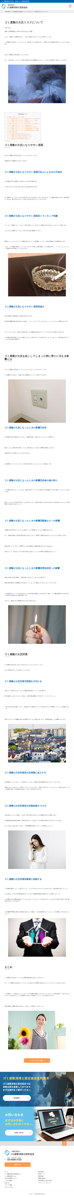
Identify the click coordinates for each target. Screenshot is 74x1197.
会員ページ (17, 1164)
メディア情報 (8, 1185)
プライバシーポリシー (44, 1183)
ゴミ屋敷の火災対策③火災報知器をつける (19, 137)
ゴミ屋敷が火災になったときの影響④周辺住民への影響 (23, 130)
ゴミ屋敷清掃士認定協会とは (13, 1174)
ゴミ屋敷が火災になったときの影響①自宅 (19, 125)
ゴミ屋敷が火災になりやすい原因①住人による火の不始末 (23, 118)
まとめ (8, 140)
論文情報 (40, 1171)
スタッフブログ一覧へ (37, 1060)
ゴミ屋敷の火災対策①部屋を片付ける (18, 133)
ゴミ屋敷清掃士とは (10, 1176)
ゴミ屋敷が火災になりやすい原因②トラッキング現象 (22, 120)
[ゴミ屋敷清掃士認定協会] (37, 1152)
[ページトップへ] (64, 1143)
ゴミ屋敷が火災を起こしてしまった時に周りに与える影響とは (22, 123)
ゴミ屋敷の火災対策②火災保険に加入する (19, 135)
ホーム (6, 1171)
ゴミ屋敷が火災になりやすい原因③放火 (18, 122)
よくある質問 (8, 1180)
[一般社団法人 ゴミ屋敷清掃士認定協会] (14, 7)
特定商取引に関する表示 (45, 1180)
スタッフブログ (9, 1187)
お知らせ (7, 1183)
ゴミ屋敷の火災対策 (11, 132)
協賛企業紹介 (42, 1178)
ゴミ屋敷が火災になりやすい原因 (15, 117)
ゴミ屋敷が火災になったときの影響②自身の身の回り (22, 127)
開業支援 (40, 1176)
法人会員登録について (11, 1178)
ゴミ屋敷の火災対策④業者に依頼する (18, 138)
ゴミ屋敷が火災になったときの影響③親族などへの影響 (23, 128)
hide (26, 114)
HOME (9, 8)
